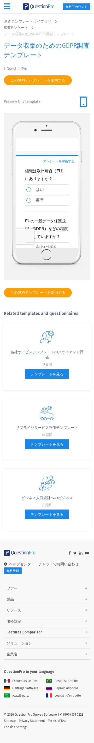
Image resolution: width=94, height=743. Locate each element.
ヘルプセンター (22, 564)
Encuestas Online (24, 681)
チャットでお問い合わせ (58, 564)
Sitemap (10, 721)
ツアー (12, 588)
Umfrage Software (25, 688)
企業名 (12, 654)
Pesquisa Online (66, 681)
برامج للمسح (20, 695)
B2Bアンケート (16, 28)
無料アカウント (76, 7)
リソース (14, 610)
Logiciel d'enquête (68, 695)
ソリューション (19, 643)
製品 (10, 599)
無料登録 (13, 571)
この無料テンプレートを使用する (37, 80)
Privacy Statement (32, 721)
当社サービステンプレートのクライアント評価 (47, 355)
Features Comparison (25, 632)
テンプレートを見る (47, 374)
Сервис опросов (67, 688)
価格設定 (14, 621)
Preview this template (22, 101)
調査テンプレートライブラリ (28, 21)
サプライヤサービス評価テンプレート (47, 428)
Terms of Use (57, 721)
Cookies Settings (15, 727)
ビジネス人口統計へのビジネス (47, 498)
